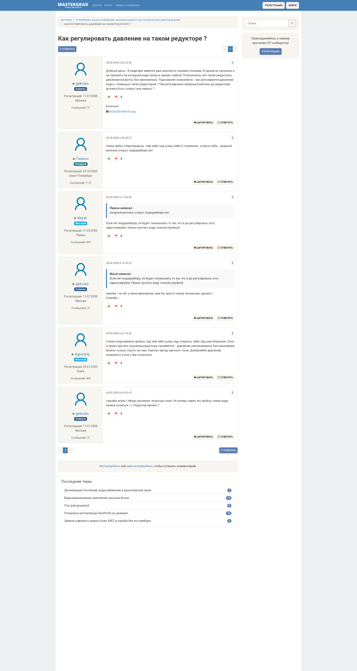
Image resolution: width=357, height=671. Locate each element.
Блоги (108, 5)
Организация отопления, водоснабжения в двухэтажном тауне (107, 490)
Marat (82, 218)
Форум (97, 5)
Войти (293, 5)
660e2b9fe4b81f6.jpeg (122, 111)
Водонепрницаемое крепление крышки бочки (96, 498)
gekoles (82, 83)
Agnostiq (82, 354)
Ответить (68, 49)
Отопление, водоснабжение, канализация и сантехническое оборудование (128, 20)
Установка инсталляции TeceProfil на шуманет (96, 513)
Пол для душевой (76, 505)
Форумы (66, 20)
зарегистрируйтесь (140, 466)
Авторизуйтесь (109, 466)
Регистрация (273, 5)
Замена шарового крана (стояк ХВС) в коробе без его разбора (107, 521)
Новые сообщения (127, 5)
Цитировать (204, 122)
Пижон (82, 158)
